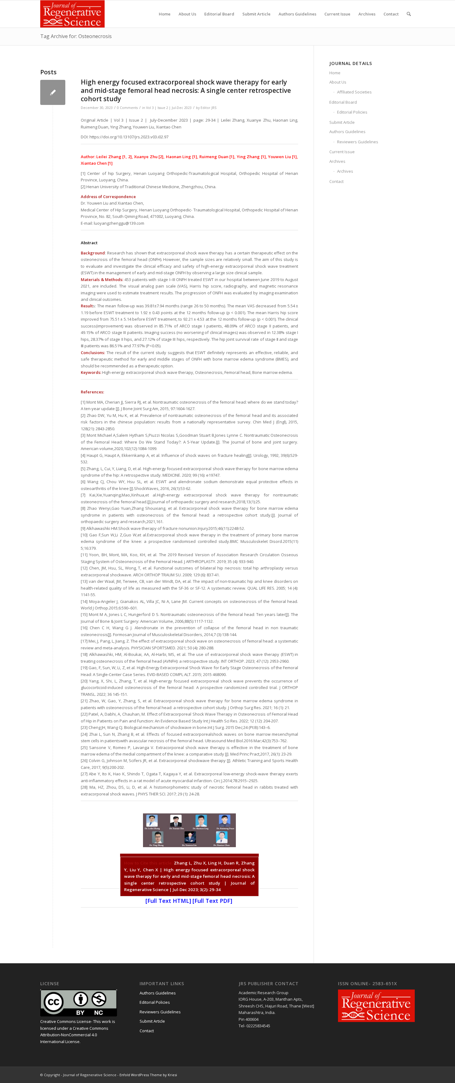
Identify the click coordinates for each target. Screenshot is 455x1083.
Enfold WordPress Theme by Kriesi (148, 1074)
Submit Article (342, 122)
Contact (336, 181)
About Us (337, 82)
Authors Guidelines (347, 131)
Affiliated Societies (354, 92)
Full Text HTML (168, 900)
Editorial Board (343, 102)
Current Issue (342, 151)
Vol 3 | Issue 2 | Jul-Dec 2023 (169, 108)
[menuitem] (165, 14)
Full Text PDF (212, 900)
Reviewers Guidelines (357, 142)
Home (334, 73)
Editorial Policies (352, 112)
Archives (337, 161)
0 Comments (127, 108)
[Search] (409, 14)
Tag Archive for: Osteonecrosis (76, 36)
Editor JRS (208, 108)
